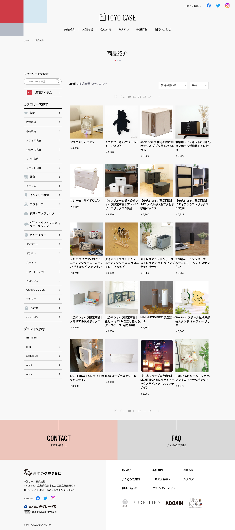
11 (134, 96)
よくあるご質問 (131, 479)
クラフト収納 (33, 167)
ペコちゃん (32, 280)
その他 (34, 307)
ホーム (27, 40)
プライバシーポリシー (165, 488)
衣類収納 (31, 122)
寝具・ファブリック (42, 213)
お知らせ (87, 29)
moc (28, 346)
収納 (32, 113)
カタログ (123, 29)
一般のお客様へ (161, 479)
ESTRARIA (32, 337)
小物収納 (31, 131)
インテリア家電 (39, 195)
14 (149, 96)
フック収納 (32, 158)
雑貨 (32, 176)
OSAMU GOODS (35, 289)
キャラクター (38, 235)
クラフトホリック (36, 271)
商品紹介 (69, 29)
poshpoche (32, 355)
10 (129, 96)
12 (139, 96)
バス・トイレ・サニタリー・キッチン (43, 224)
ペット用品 (32, 317)
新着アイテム (43, 92)
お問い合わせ (162, 29)
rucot (29, 365)
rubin (29, 374)
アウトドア (37, 204)
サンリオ (31, 299)
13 (144, 96)
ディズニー (32, 244)
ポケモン (31, 253)
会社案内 (105, 29)
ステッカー (32, 186)
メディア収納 (33, 140)
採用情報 (141, 29)
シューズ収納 (33, 149)
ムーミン (31, 262)
